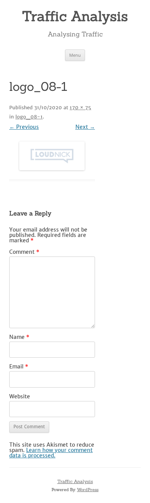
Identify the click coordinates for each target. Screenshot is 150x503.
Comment (24, 251)
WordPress (87, 489)
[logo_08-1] (52, 155)
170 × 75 (80, 107)
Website (19, 396)
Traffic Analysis (75, 16)
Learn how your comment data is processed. (51, 453)
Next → (85, 126)
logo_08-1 (29, 116)
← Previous (24, 126)
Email (18, 366)
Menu (75, 55)
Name (19, 337)
